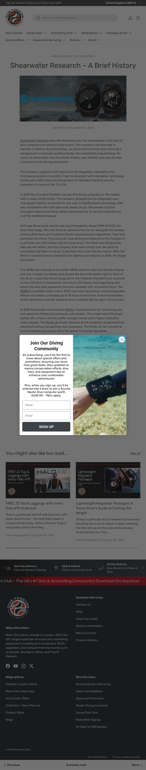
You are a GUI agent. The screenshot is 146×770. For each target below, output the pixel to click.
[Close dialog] (122, 339)
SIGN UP (46, 427)
